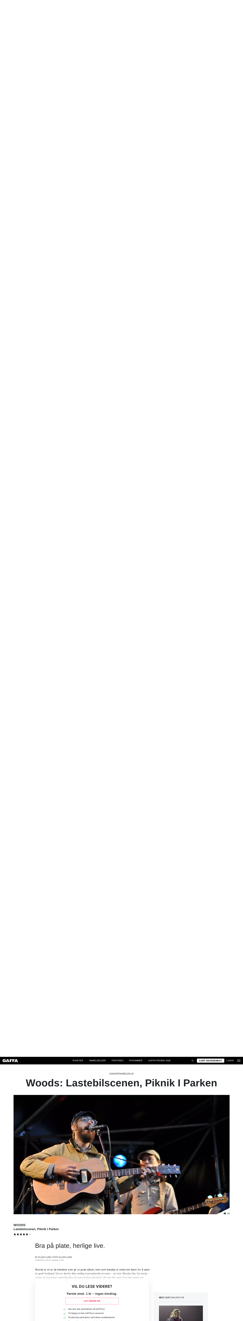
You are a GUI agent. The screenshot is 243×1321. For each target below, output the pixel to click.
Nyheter (78, 1060)
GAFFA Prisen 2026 (159, 1060)
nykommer (136, 1060)
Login (230, 1060)
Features (118, 1060)
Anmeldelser (97, 1060)
